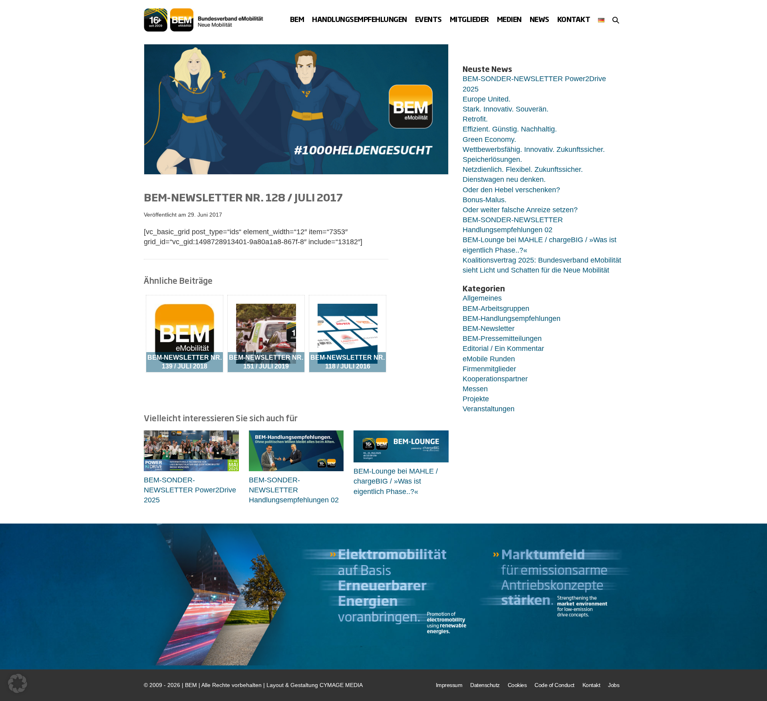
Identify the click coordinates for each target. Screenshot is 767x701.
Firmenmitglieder (489, 369)
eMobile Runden (489, 359)
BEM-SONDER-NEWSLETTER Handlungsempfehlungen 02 (294, 490)
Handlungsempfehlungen (359, 19)
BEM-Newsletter (489, 329)
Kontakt (573, 19)
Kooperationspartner (495, 379)
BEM (297, 19)
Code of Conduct (554, 685)
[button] (615, 20)
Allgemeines (482, 298)
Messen (475, 389)
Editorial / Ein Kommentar (503, 348)
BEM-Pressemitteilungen (502, 339)
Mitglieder (469, 19)
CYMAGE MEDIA (341, 685)
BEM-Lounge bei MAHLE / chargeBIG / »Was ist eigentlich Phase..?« (396, 481)
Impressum (449, 685)
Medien (509, 19)
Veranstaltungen (489, 409)
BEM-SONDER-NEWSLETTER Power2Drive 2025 (190, 490)
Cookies (517, 685)
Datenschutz (485, 685)
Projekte (476, 399)
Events (428, 19)
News (539, 19)
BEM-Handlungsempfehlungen (511, 319)
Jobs (613, 685)
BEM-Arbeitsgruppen (496, 309)
